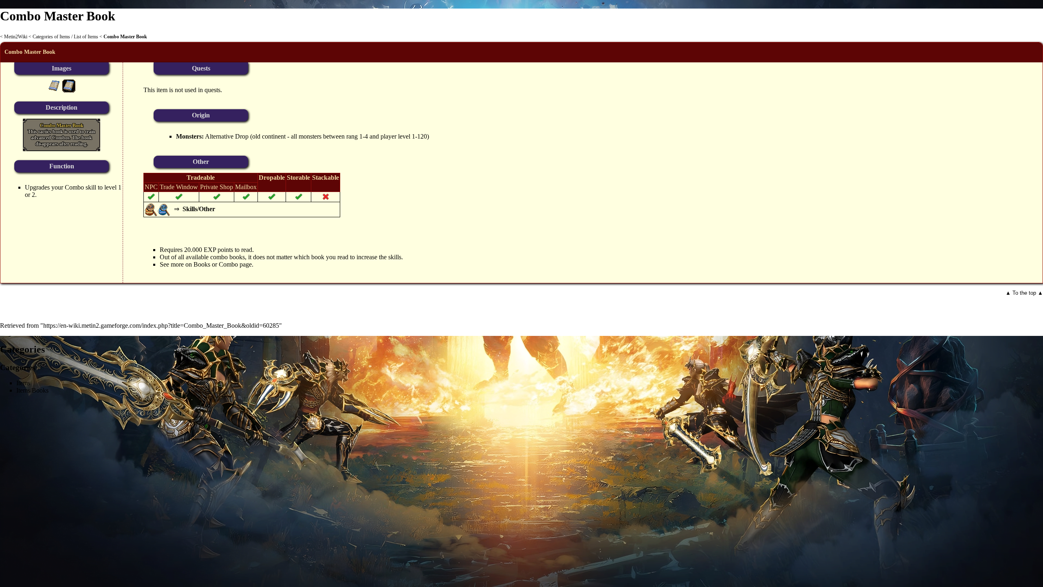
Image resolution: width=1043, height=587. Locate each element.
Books (202, 264)
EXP (210, 249)
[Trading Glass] (164, 208)
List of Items (86, 37)
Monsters (189, 136)
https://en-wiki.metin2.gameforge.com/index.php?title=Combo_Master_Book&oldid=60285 (161, 325)
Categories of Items (51, 37)
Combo (74, 187)
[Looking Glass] (151, 208)
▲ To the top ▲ (1024, 293)
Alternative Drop (227, 136)
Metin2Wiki (15, 37)
